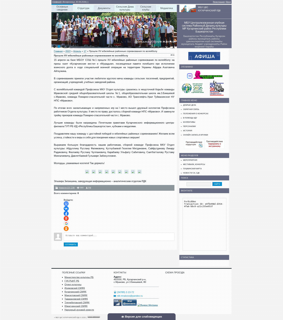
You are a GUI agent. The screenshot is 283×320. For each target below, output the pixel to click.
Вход (228, 2)
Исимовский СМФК (75, 288)
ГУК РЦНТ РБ (72, 281)
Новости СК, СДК (67, 188)
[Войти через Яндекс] (66, 218)
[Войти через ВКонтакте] (66, 208)
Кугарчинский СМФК (75, 291)
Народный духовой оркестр (79, 309)
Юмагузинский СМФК (76, 306)
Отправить (70, 244)
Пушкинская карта (192, 169)
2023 (68, 51)
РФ (89, 188)
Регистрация (219, 2)
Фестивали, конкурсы (194, 164)
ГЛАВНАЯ (56, 2)
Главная (58, 51)
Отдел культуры (73, 284)
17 (85, 51)
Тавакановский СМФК (76, 299)
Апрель (77, 51)
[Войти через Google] (66, 223)
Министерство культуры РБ (79, 277)
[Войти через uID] (66, 203)
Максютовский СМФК (76, 295)
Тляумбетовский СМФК (77, 302)
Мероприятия (190, 160)
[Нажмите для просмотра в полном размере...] (88, 173)
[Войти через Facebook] (66, 213)
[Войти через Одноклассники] (66, 228)
